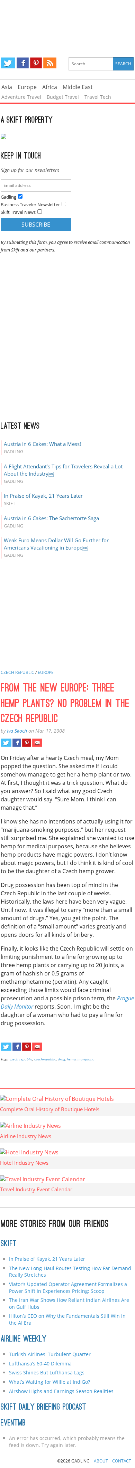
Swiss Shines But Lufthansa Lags (46, 1372)
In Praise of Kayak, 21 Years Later (43, 495)
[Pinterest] (36, 62)
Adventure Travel (21, 97)
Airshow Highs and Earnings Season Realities (61, 1391)
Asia (6, 87)
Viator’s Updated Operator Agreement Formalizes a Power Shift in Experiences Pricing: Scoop (68, 1287)
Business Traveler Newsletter (30, 204)
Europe (27, 87)
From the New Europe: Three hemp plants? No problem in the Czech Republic (65, 704)
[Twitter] (8, 62)
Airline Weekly (23, 1339)
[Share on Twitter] (6, 742)
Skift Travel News (18, 212)
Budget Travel (63, 97)
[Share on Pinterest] (26, 742)
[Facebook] (23, 62)
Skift (9, 1244)
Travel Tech (97, 97)
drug (61, 1059)
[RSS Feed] (49, 62)
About (101, 1461)
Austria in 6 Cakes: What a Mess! (42, 443)
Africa (49, 87)
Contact (121, 1461)
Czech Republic (17, 672)
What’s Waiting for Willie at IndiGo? (49, 1382)
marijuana (86, 1059)
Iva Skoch (17, 730)
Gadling (68, 23)
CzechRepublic (45, 1059)
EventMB (13, 1423)
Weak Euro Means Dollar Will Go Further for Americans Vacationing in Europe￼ (56, 544)
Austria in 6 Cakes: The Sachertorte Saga (51, 518)
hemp (71, 1059)
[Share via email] (37, 742)
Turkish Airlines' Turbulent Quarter (50, 1354)
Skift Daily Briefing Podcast (43, 1407)
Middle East (78, 87)
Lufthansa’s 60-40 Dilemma (41, 1363)
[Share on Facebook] (16, 742)
